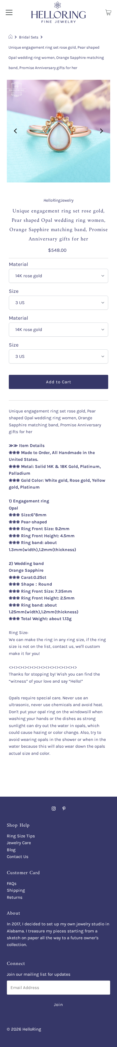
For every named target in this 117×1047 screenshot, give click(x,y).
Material (18, 264)
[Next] (101, 131)
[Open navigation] (9, 12)
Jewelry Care (19, 842)
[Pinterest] (64, 808)
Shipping (16, 890)
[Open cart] (108, 12)
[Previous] (16, 131)
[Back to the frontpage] (11, 37)
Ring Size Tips (21, 836)
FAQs (11, 883)
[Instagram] (54, 808)
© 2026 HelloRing (24, 1029)
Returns (14, 897)
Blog (11, 849)
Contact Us (17, 856)
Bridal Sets (28, 37)
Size (13, 291)
